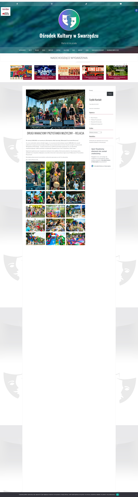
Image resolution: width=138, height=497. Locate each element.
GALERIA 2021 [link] (60, 247)
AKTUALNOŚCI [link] (22, 50)
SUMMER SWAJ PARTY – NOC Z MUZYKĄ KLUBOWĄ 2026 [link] (21, 77)
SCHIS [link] (87, 50)
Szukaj (91, 90)
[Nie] (136, 494)
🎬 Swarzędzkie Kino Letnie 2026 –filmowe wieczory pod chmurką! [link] (69, 77)
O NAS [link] (73, 50)
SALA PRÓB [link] (66, 50)
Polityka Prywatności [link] (96, 119)
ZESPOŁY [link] (58, 50)
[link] (17, 4)
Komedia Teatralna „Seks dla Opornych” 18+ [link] (118, 78)
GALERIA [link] (54, 247)
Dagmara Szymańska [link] (60, 136)
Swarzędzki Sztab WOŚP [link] (98, 50)
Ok (117, 494)
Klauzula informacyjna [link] (96, 122)
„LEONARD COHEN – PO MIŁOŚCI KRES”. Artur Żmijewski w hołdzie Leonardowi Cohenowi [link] (45, 77)
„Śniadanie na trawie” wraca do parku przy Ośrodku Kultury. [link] (93, 77)
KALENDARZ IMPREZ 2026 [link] (113, 50)
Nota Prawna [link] (94, 117)
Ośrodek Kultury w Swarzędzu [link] (69, 35)
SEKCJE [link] (43, 50)
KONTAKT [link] (80, 50)
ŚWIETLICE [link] (50, 50)
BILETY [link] (30, 50)
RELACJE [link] (37, 50)
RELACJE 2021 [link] (73, 247)
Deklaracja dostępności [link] (96, 124)
